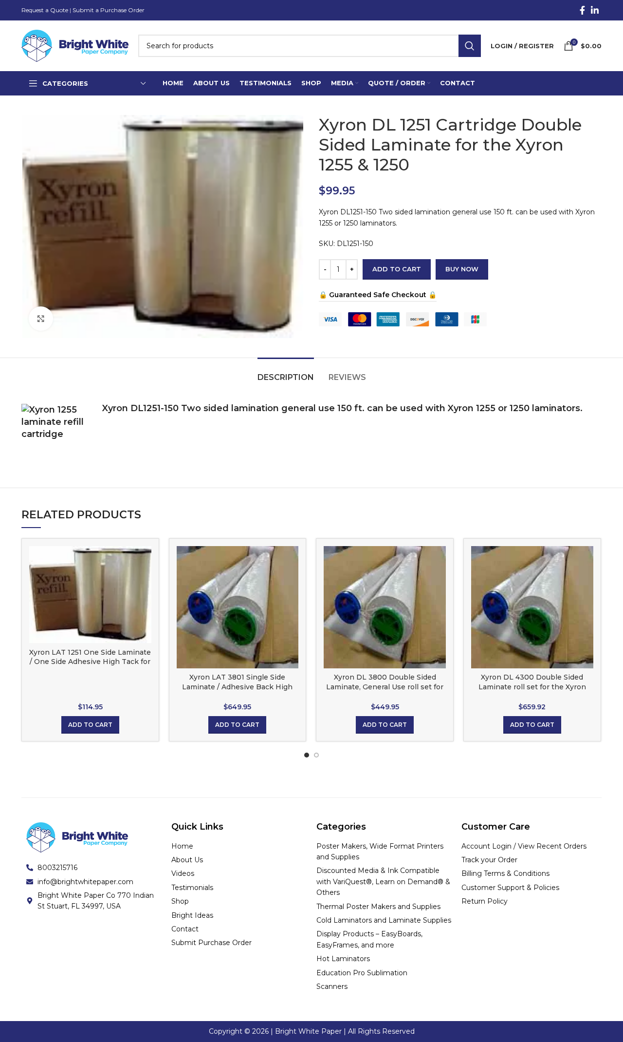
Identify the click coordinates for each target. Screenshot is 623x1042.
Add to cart (396, 269)
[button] (90, 725)
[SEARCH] (469, 46)
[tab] (285, 372)
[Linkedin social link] (595, 10)
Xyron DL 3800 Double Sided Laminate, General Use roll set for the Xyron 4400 (384, 687)
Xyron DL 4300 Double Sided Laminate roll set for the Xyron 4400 (532, 687)
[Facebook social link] (582, 10)
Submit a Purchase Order (109, 10)
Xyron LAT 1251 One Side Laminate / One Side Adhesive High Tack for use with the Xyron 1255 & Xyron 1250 (90, 666)
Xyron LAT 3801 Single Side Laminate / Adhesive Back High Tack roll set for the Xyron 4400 (237, 687)
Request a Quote (44, 10)
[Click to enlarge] (41, 318)
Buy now (461, 269)
